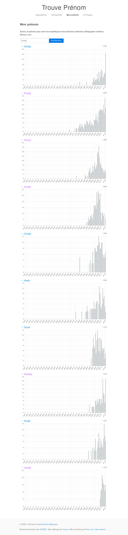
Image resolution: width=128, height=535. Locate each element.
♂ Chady (26, 233)
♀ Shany (26, 140)
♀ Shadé (26, 467)
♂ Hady (25, 280)
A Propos (87, 14)
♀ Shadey (26, 374)
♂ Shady (26, 46)
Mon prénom (73, 14)
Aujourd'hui (41, 14)
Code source (100, 529)
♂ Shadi (25, 421)
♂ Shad (25, 327)
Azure (65, 529)
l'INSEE (43, 529)
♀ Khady (26, 93)
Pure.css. (89, 529)
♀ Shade (26, 187)
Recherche (56, 14)
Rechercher (56, 41)
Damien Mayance (50, 524)
